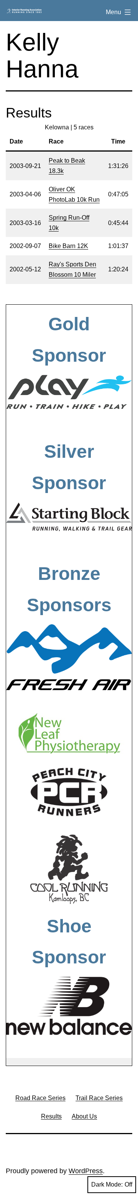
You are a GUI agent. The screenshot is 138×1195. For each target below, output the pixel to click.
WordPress (86, 1171)
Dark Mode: (107, 1184)
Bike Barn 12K (68, 246)
